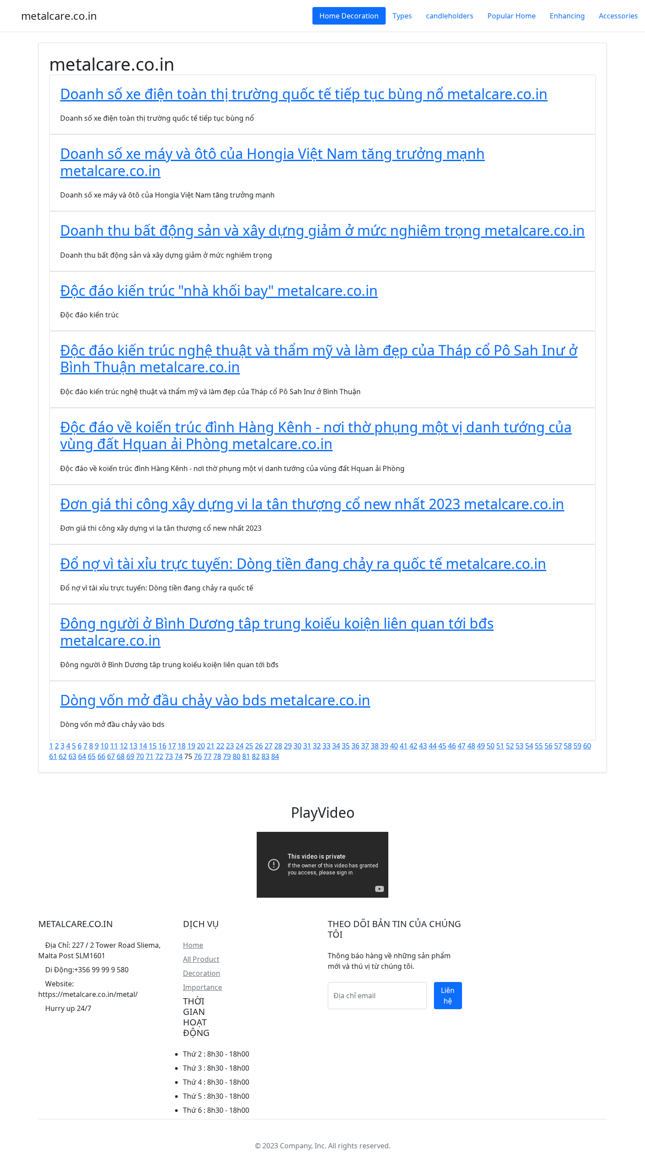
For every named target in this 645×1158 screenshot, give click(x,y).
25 (249, 746)
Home (193, 945)
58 (568, 746)
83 (265, 756)
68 (121, 756)
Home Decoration (349, 16)
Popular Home (511, 16)
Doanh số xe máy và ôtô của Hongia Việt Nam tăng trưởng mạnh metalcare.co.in (272, 162)
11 (114, 746)
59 (577, 746)
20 (201, 746)
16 (162, 746)
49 (481, 746)
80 (236, 756)
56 (548, 746)
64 (82, 756)
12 (124, 746)
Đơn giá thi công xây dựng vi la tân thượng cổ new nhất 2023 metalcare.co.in (312, 503)
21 (211, 746)
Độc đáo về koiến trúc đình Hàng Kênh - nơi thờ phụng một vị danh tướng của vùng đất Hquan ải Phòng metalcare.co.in (316, 435)
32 (317, 746)
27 (268, 746)
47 (462, 746)
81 (246, 756)
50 (490, 746)
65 (92, 756)
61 (53, 756)
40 (394, 746)
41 (404, 746)
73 (169, 756)
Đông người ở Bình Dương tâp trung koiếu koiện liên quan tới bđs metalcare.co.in (277, 631)
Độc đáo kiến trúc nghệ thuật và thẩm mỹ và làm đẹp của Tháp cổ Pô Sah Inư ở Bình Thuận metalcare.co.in (318, 358)
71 (150, 756)
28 (278, 746)
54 (529, 746)
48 (471, 746)
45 (442, 746)
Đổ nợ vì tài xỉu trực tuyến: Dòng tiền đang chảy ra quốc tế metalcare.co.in (303, 563)
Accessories (618, 16)
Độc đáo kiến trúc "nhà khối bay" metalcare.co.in (219, 290)
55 (539, 746)
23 (230, 746)
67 (111, 756)
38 (375, 746)
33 (326, 746)
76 (198, 756)
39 (384, 746)
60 (587, 746)
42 (413, 746)
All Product (201, 959)
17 (172, 746)
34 (336, 746)
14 (143, 746)
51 (500, 746)
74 (179, 756)
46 (452, 746)
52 (510, 746)
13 (133, 746)
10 (104, 746)
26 (259, 746)
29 (288, 746)
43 (423, 746)
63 (72, 756)
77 (207, 756)
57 (558, 746)
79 (227, 756)
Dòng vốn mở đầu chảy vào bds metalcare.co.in (215, 699)
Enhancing (567, 16)
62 (63, 756)
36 (355, 746)
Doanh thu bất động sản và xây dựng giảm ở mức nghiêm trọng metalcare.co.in (322, 230)
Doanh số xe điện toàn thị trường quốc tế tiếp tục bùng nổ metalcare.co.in (304, 93)
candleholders (449, 16)
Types (402, 16)
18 (182, 746)
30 (297, 746)
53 (519, 746)
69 (130, 756)
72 (159, 756)
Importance (202, 987)
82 (256, 756)
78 (217, 756)
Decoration (201, 973)
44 (433, 746)
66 (101, 756)
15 (153, 746)
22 (220, 746)
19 (191, 746)
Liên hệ (448, 995)
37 (365, 746)
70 (140, 756)
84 (275, 756)
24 (240, 746)
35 (346, 746)
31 (307, 746)
